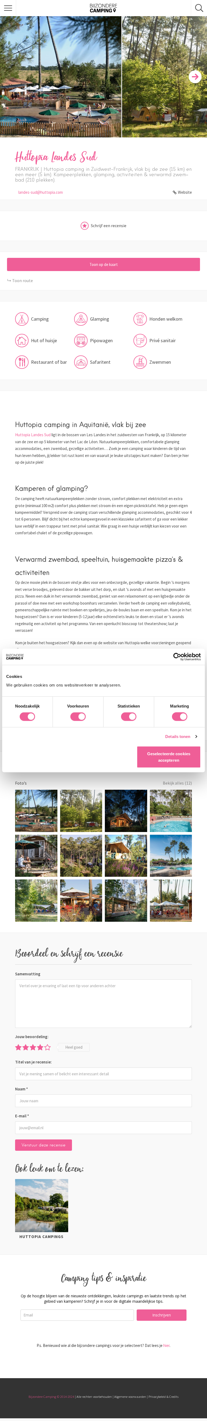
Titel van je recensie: (33, 1062)
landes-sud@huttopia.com (40, 192)
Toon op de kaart (103, 264)
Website (185, 192)
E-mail (22, 1115)
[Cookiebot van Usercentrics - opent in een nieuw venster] (177, 657)
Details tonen (177, 736)
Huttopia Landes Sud (33, 434)
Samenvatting (27, 973)
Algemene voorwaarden (130, 1397)
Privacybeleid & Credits (163, 1397)
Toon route (22, 280)
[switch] (78, 716)
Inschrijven (161, 1315)
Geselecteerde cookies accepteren (168, 756)
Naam (21, 1088)
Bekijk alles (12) (177, 783)
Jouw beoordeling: (32, 1036)
